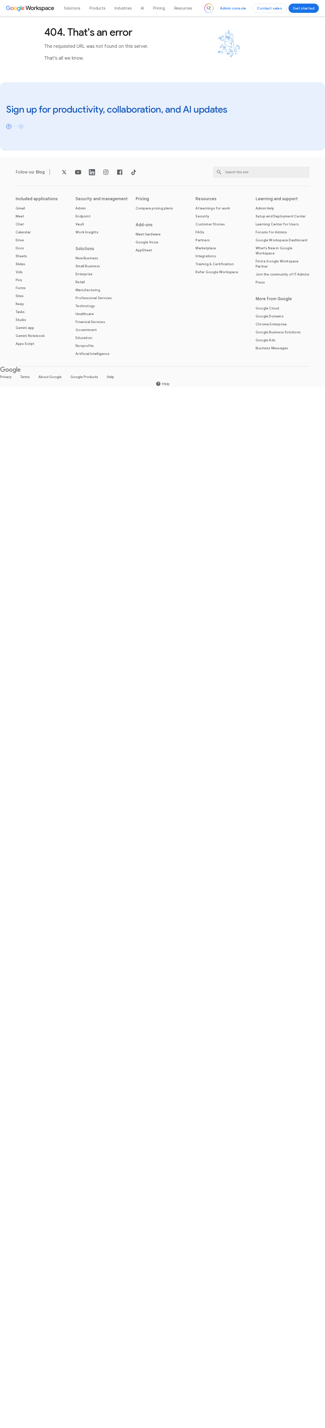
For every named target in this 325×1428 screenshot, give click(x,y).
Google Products (84, 377)
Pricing (159, 8)
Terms (25, 377)
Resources (183, 8)
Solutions (72, 8)
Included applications (37, 199)
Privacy (6, 377)
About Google (50, 377)
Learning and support (277, 199)
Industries (123, 8)
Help (110, 377)
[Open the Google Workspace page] (30, 8)
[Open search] (208, 8)
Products (97, 8)
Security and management (102, 199)
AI (142, 8)
